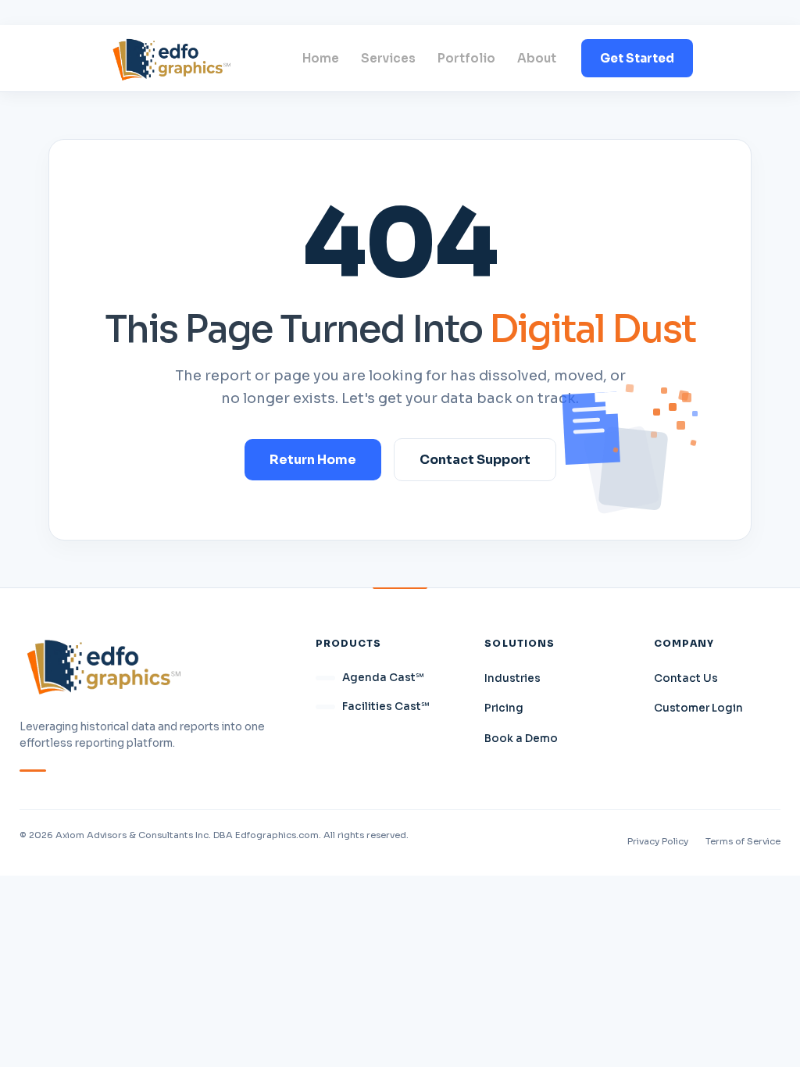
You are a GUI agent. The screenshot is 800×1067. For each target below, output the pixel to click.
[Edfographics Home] (171, 58)
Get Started (637, 58)
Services (388, 58)
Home (320, 58)
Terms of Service (742, 841)
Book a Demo (521, 738)
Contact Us (686, 678)
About (536, 58)
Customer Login (698, 708)
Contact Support (475, 459)
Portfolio (466, 58)
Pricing (503, 708)
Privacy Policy (657, 841)
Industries (512, 678)
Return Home (313, 459)
